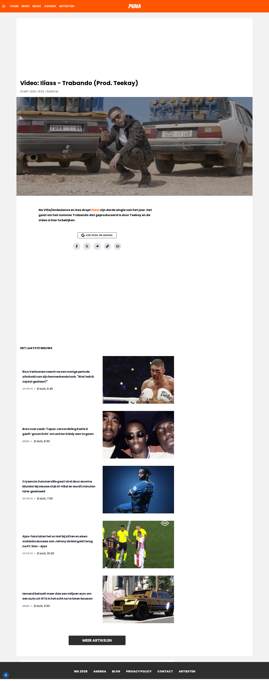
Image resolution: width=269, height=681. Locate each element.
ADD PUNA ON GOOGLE (99, 235)
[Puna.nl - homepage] (134, 6)
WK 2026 (80, 671)
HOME (14, 6)
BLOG (116, 671)
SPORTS (27, 389)
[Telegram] (97, 246)
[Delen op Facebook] (76, 246)
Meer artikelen (97, 640)
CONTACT (165, 671)
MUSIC (36, 6)
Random (52, 91)
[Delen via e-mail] (117, 246)
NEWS (25, 6)
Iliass (95, 210)
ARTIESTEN (66, 6)
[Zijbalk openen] (3, 6)
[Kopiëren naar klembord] (107, 246)
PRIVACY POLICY (139, 671)
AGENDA (50, 6)
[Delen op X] (87, 246)
